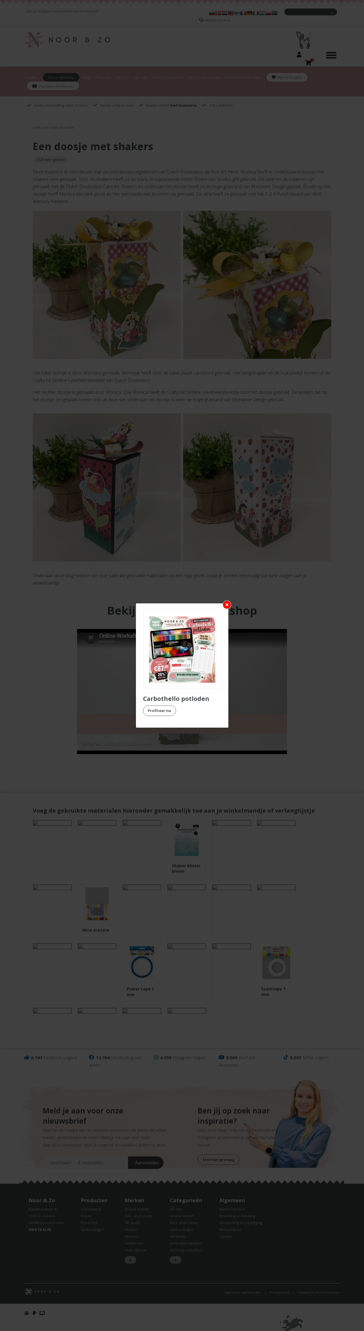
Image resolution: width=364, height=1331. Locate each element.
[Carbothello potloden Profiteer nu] (182, 649)
